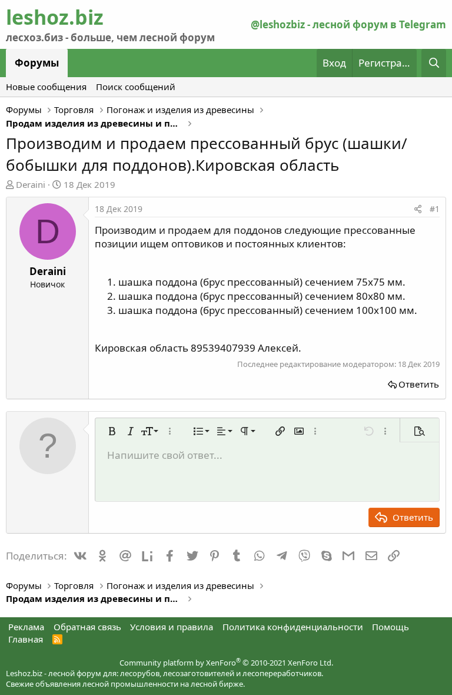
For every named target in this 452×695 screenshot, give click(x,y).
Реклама (26, 627)
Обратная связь (87, 627)
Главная (25, 639)
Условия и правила (171, 627)
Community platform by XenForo (226, 662)
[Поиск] (433, 63)
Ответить (418, 384)
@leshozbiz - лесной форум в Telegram (348, 24)
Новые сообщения (46, 86)
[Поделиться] (418, 209)
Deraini (30, 184)
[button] (112, 431)
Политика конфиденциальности (292, 627)
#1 (435, 208)
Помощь (390, 627)
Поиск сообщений (135, 86)
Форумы (37, 63)
